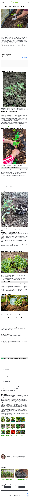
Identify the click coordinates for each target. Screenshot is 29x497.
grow (8, 126)
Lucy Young (9, 454)
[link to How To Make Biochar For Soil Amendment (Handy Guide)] (21, 473)
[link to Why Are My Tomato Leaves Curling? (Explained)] (7, 473)
